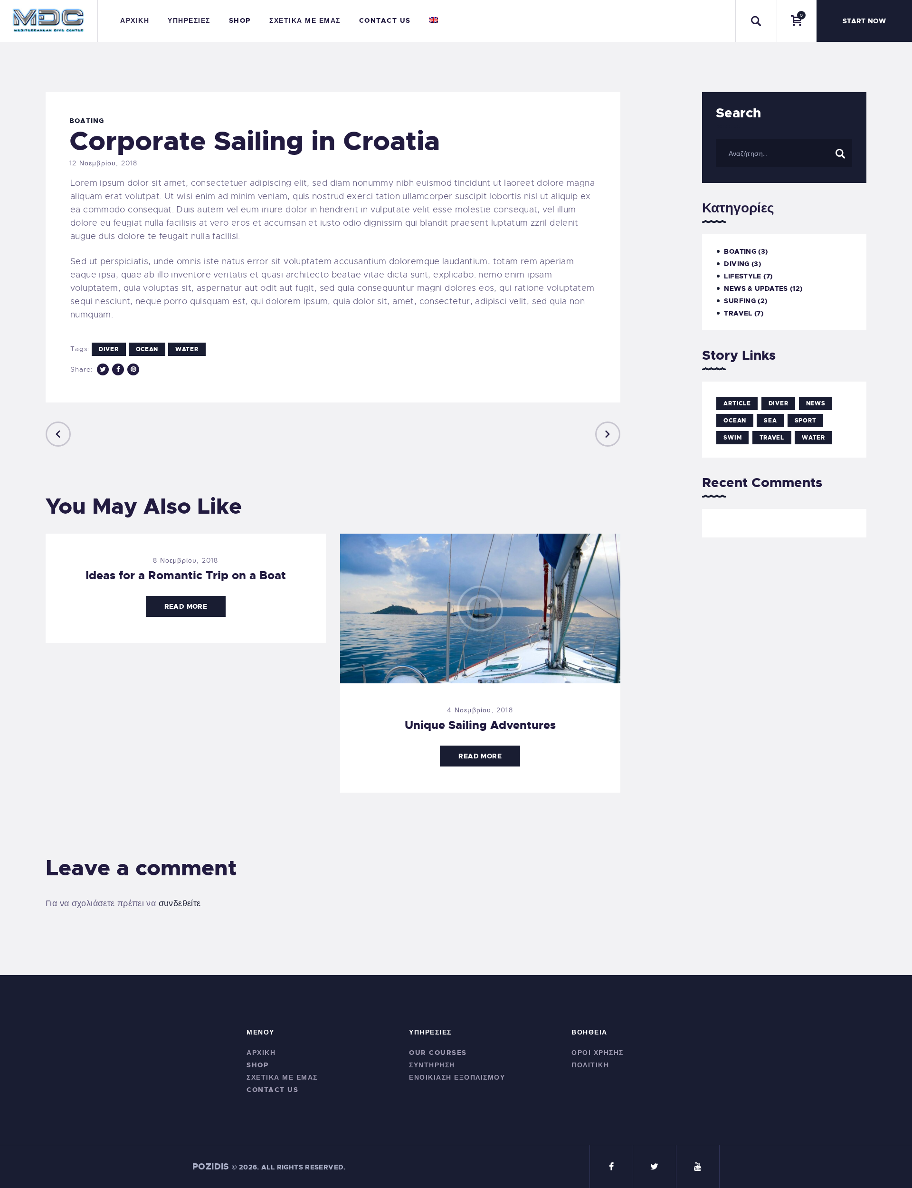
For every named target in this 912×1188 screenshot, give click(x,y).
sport (806, 420)
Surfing (740, 301)
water (187, 349)
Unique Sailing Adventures (480, 725)
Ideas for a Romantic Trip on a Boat (186, 575)
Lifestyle (742, 276)
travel (772, 437)
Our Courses (438, 1052)
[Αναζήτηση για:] (784, 153)
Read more (185, 606)
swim (732, 437)
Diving (736, 263)
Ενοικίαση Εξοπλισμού (457, 1077)
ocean (147, 349)
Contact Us (272, 1089)
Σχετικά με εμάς (282, 1077)
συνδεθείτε (180, 903)
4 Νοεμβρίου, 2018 (480, 710)
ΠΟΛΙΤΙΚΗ (590, 1065)
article (736, 403)
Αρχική (261, 1052)
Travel (738, 313)
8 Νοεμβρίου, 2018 (185, 560)
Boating (86, 120)
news (816, 403)
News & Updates (756, 288)
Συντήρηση (432, 1065)
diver (109, 349)
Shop (257, 1065)
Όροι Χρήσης (597, 1052)
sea (770, 420)
